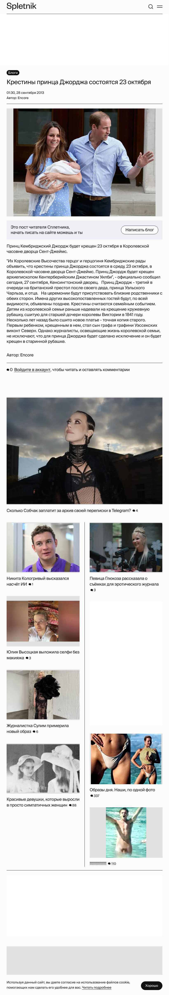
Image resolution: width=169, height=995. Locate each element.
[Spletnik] (21, 6)
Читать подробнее (96, 987)
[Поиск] (150, 6)
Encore (26, 355)
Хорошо (151, 985)
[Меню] (159, 6)
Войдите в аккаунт (32, 370)
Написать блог (139, 230)
